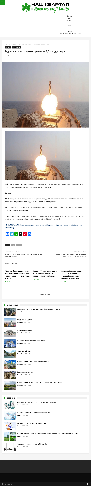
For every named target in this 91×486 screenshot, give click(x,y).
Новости (16, 47)
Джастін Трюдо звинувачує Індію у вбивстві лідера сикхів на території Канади (45, 273)
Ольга (19, 405)
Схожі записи (11, 263)
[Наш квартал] (45, 2)
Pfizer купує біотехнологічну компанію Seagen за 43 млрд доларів (23, 254)
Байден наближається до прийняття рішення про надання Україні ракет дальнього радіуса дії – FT (72, 274)
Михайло (20, 312)
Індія (13, 245)
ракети (19, 245)
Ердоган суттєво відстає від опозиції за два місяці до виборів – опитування (70, 254)
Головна (7, 44)
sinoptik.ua (77, 33)
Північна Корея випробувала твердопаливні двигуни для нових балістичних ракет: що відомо (17, 274)
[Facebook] (87, 484)
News (14, 44)
